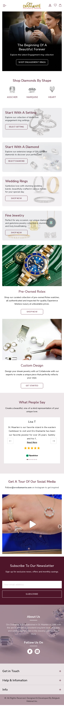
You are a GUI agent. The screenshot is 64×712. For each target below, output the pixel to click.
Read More (32, 442)
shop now (32, 312)
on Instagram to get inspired (35, 487)
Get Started (32, 385)
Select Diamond (16, 161)
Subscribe (32, 594)
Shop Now (16, 198)
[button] (32, 671)
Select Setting (16, 127)
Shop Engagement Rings (32, 62)
